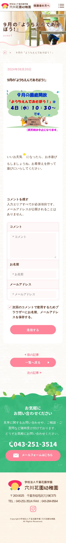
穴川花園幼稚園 (16, 6)
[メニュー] (61, 6)
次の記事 (33, 372)
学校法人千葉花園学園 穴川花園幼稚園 (38, 519)
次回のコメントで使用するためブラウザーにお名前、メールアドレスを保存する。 (35, 312)
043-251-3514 (33, 445)
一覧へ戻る (33, 362)
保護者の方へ (42, 5)
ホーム (5, 52)
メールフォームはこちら (37, 455)
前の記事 (33, 354)
